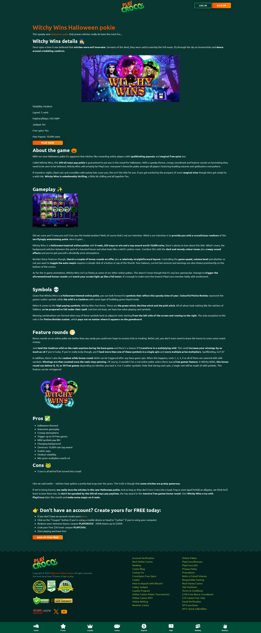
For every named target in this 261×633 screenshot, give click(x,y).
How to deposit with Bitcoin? (147, 583)
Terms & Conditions (192, 590)
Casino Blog (138, 568)
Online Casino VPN (142, 597)
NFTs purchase (190, 605)
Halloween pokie (60, 34)
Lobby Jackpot (140, 586)
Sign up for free (48, 537)
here (84, 516)
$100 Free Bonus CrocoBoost (197, 594)
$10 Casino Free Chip (193, 597)
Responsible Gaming (193, 579)
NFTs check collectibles (194, 608)
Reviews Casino (140, 605)
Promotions (188, 572)
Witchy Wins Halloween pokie (74, 27)
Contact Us (138, 572)
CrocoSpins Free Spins (144, 576)
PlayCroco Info (190, 565)
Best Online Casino (142, 561)
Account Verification (143, 557)
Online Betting (140, 601)
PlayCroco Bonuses (192, 561)
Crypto (136, 579)
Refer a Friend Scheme (194, 576)
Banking (136, 565)
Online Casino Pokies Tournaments (151, 594)
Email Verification (191, 601)
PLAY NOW (47, 142)
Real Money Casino (192, 583)
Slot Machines (189, 586)
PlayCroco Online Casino (61, 573)
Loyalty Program (141, 590)
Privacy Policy (189, 568)
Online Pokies (189, 557)
